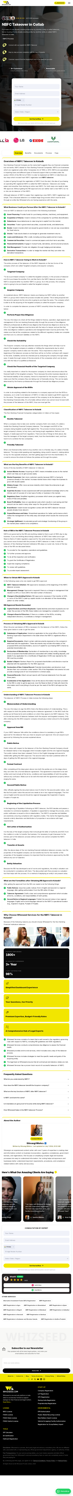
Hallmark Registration (10, 1439)
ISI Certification (8, 1436)
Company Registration (45, 1391)
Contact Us (19, 1376)
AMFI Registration (45, 1300)
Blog (27, 1376)
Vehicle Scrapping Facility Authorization (52, 1421)
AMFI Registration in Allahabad (35, 1310)
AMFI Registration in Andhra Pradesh (53, 1319)
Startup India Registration (46, 1400)
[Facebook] (32, 1379)
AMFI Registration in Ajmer (58, 1305)
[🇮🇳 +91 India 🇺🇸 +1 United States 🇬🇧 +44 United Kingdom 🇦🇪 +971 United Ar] (19, 100)
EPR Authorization (44, 1411)
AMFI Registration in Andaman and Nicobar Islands (20, 1319)
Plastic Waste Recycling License (49, 1415)
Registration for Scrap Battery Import (50, 1424)
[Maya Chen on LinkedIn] (45, 1143)
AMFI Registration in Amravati (13, 1314)
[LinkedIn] (41, 1379)
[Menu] (69, 3)
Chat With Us (38, 1290)
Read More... (7, 1402)
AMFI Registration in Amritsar (36, 1314)
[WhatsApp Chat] (29, 1379)
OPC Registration (44, 1397)
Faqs (56, 153)
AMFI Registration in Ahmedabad (35, 1305)
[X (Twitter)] (35, 1379)
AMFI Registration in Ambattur (59, 1310)
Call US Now (38, 1285)
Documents (38, 153)
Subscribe (35, 1370)
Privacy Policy (49, 1376)
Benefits (28, 153)
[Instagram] (44, 1379)
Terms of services (37, 1376)
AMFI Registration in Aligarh (12, 1310)
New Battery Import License (47, 1418)
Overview (18, 153)
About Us (10, 1376)
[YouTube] (38, 1379)
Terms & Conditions (39, 1460)
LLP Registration (43, 1394)
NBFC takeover (48, 177)
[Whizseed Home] (6, 3)
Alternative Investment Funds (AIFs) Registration (19, 1300)
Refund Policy (61, 1376)
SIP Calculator (8, 1432)
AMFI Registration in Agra (11, 1305)
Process (49, 153)
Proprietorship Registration (47, 1403)
